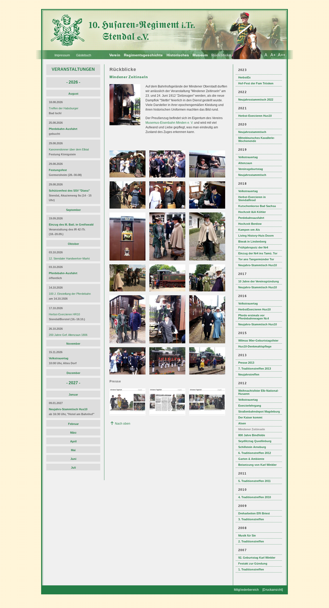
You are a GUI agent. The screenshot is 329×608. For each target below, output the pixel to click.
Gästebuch (83, 55)
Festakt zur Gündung (252, 563)
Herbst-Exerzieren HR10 (64, 314)
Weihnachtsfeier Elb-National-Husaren (258, 392)
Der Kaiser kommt (250, 417)
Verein (114, 55)
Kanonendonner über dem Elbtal (69, 149)
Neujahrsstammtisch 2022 (255, 99)
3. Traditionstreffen (251, 519)
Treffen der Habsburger (63, 108)
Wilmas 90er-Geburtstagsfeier (258, 340)
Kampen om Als (249, 229)
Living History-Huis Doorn (256, 235)
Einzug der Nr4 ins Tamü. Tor (257, 253)
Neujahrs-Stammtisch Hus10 (257, 265)
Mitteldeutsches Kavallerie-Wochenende (256, 139)
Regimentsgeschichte (143, 55)
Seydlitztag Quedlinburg (254, 441)
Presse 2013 (246, 362)
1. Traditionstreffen (251, 569)
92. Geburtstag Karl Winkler (256, 557)
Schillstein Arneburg (252, 447)
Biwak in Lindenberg (252, 241)
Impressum (62, 55)
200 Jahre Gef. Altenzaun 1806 (68, 334)
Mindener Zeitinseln (251, 429)
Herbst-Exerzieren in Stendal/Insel (252, 198)
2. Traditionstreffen (251, 541)
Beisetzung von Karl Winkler (257, 464)
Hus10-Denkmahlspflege (254, 346)
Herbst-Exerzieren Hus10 (255, 115)
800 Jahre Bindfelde (251, 435)
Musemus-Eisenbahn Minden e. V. (169, 122)
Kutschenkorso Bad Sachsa (257, 206)
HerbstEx (244, 77)
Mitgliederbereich (246, 590)
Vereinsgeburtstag (250, 169)
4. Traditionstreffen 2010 (254, 497)
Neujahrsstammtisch (252, 131)
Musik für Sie (247, 535)
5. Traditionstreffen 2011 (254, 480)
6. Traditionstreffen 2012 (254, 452)
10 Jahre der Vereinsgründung (258, 281)
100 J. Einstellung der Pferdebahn (70, 293)
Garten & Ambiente (251, 458)
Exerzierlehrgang (249, 405)
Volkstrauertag (248, 157)
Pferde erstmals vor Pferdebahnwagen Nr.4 (253, 317)
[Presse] (128, 414)
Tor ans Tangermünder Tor (256, 259)
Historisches (178, 55)
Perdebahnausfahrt (251, 217)
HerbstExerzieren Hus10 (254, 309)
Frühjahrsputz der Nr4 (253, 247)
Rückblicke (221, 55)
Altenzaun (245, 163)
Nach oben (122, 423)
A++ (281, 55)
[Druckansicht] (272, 590)
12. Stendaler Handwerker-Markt (69, 258)
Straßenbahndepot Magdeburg (259, 411)
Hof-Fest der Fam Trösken (255, 83)
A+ (273, 55)
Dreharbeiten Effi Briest (254, 513)
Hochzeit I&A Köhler (252, 211)
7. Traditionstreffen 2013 (254, 368)
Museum (200, 55)
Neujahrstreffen (248, 374)
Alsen (242, 423)
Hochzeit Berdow (250, 223)
